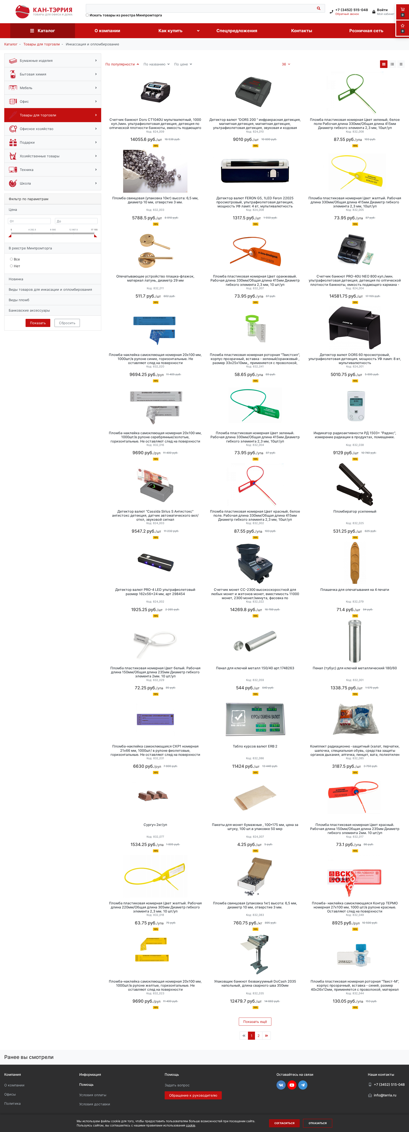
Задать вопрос (177, 1085)
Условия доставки (94, 1104)
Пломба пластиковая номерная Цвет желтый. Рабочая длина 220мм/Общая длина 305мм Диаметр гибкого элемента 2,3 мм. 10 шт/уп (155, 907)
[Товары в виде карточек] (384, 64)
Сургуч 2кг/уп (155, 825)
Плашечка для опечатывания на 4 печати (354, 590)
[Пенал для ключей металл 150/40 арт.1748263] (255, 641)
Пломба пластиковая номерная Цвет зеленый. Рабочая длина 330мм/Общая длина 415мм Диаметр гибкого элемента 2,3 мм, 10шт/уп (255, 437)
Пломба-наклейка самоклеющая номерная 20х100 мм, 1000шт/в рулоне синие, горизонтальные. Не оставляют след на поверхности (155, 359)
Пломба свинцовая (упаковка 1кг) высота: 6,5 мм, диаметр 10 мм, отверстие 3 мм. (255, 905)
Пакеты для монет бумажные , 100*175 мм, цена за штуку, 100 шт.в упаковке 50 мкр (255, 827)
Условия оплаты (92, 1095)
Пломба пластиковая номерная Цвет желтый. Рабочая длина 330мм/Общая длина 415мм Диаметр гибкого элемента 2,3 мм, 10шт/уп (354, 202)
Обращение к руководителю (193, 1095)
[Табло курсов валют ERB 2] (255, 719)
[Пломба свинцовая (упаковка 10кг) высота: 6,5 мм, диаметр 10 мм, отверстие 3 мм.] (155, 171)
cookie (190, 1125)
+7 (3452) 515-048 (389, 1084)
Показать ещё (255, 1021)
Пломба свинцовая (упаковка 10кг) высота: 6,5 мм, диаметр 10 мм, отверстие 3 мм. (155, 200)
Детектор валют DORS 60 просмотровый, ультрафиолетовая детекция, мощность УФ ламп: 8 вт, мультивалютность (354, 359)
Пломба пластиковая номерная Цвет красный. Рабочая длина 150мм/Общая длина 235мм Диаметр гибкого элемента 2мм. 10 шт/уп (354, 829)
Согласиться (284, 1123)
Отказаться (318, 1123)
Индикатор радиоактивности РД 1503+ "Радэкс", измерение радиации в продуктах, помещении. (355, 435)
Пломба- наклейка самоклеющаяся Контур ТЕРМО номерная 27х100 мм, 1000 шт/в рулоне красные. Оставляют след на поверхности (355, 907)
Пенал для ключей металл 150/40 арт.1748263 (255, 668)
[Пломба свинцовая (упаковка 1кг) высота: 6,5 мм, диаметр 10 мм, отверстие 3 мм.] (255, 876)
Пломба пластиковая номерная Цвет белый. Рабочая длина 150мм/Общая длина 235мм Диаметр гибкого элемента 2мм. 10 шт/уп (155, 672)
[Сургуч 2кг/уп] (155, 797)
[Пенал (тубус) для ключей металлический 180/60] (355, 641)
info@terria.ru (385, 1095)
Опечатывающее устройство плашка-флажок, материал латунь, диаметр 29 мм (155, 278)
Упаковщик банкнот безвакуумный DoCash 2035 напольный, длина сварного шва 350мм (255, 983)
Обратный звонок (347, 14)
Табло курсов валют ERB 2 (255, 746)
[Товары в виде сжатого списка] (401, 64)
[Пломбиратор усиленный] (355, 484)
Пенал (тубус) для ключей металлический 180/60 (355, 668)
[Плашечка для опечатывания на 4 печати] (355, 563)
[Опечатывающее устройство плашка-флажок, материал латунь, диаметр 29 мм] (155, 249)
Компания (12, 1074)
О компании (14, 1085)
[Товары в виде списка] (392, 64)
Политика (12, 1103)
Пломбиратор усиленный (354, 511)
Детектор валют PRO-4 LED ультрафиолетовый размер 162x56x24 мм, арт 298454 (155, 592)
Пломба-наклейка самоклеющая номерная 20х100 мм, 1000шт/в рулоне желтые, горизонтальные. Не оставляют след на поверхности (155, 985)
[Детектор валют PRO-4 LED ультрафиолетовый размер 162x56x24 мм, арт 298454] (155, 563)
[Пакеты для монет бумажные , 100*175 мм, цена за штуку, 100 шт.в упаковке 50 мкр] (255, 797)
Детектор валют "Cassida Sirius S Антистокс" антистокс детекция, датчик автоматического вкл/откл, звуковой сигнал (155, 515)
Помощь (86, 1084)
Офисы (10, 1094)
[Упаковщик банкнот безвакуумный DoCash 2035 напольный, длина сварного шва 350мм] (255, 954)
